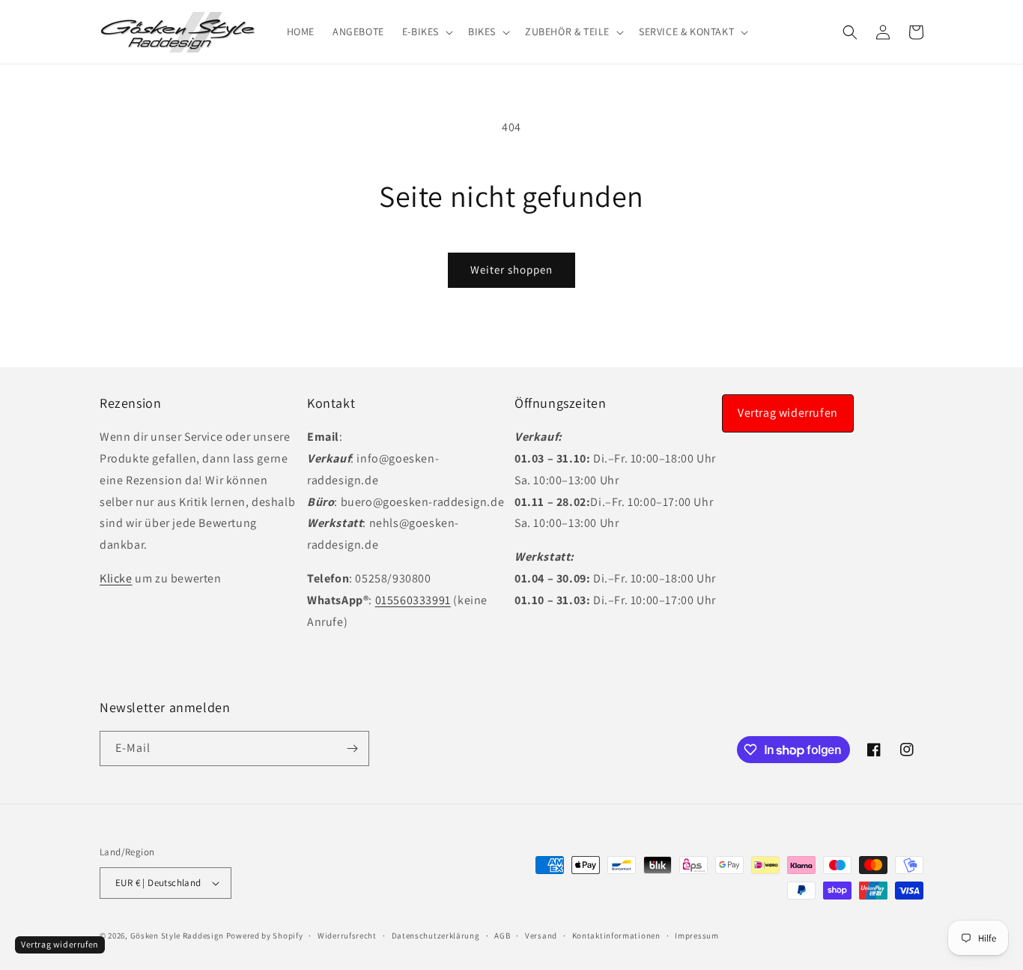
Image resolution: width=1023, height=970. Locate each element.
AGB (502, 935)
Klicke (116, 578)
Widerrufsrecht (347, 935)
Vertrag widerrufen (788, 413)
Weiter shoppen (511, 269)
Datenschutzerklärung (436, 935)
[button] (426, 31)
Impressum (696, 935)
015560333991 (413, 600)
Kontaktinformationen (616, 935)
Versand (541, 935)
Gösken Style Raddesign (177, 935)
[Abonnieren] (352, 748)
